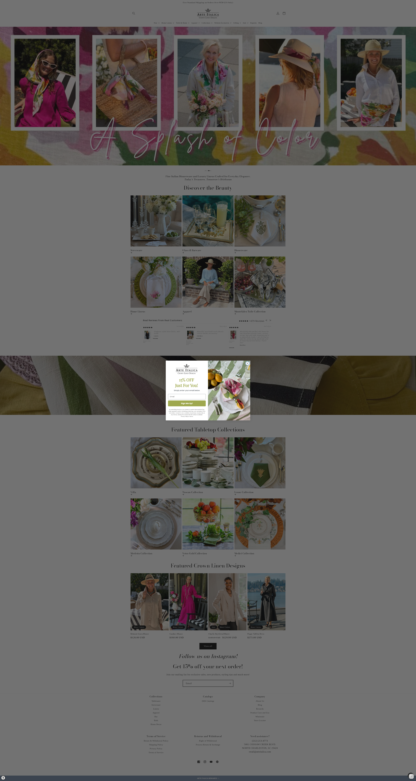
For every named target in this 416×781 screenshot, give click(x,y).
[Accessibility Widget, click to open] (3, 778)
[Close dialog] (247, 363)
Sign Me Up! (187, 403)
